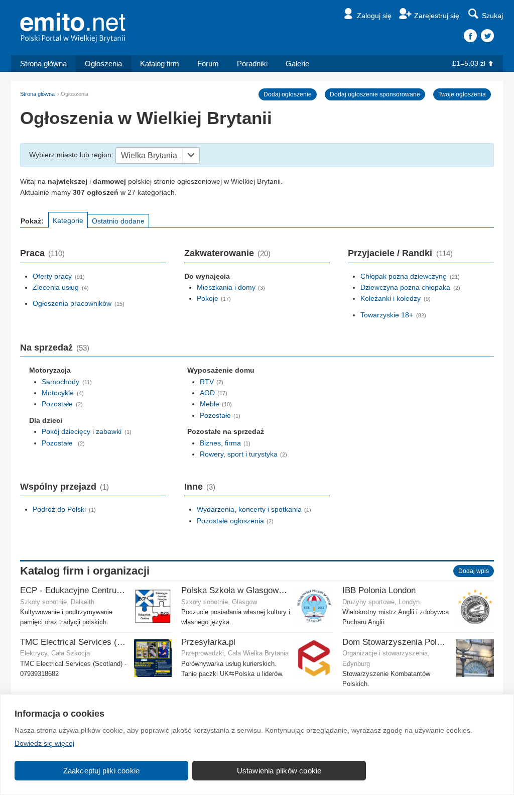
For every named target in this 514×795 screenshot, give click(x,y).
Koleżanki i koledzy (390, 298)
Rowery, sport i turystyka (239, 454)
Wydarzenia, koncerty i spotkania (249, 509)
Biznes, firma (220, 443)
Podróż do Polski (59, 509)
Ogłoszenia (103, 63)
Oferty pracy (52, 276)
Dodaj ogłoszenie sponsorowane (375, 94)
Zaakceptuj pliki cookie (101, 770)
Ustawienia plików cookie (279, 770)
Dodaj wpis (473, 571)
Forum (208, 63)
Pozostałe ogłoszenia (230, 521)
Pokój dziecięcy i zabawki (81, 431)
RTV (207, 382)
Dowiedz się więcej (44, 743)
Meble (209, 404)
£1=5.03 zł (468, 63)
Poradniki (252, 63)
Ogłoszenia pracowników (72, 303)
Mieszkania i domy (226, 287)
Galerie (297, 63)
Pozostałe (57, 404)
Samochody (60, 382)
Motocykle (58, 393)
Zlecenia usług (56, 287)
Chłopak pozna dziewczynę (403, 276)
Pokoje (207, 298)
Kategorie (68, 220)
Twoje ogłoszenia (462, 94)
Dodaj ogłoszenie (288, 94)
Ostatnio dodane (118, 221)
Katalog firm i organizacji (85, 570)
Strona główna (43, 63)
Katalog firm (159, 63)
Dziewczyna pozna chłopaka (405, 287)
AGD (207, 393)
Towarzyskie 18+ (386, 315)
